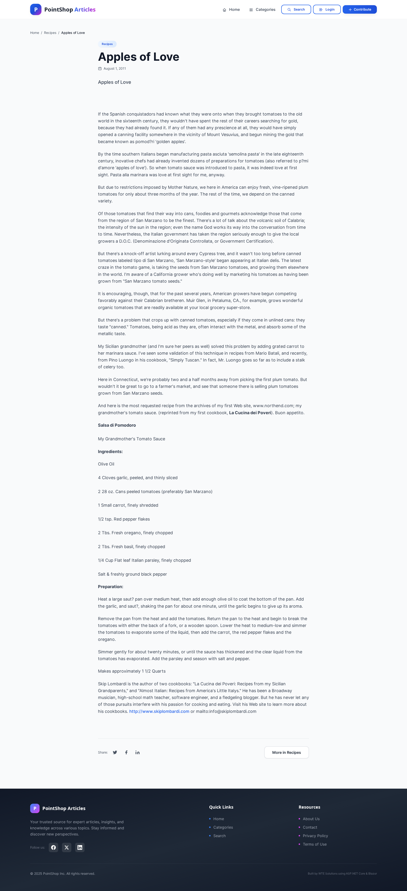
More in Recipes (286, 752)
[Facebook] (53, 847)
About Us (311, 818)
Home (234, 9)
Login (330, 9)
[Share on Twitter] (115, 752)
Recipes (107, 44)
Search (299, 9)
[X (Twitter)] (66, 847)
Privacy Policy (315, 835)
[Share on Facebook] (126, 752)
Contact (310, 827)
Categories (265, 9)
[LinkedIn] (80, 847)
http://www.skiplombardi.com (159, 711)
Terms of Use (315, 844)
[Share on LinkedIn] (137, 752)
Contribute (362, 9)
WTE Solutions (328, 873)
